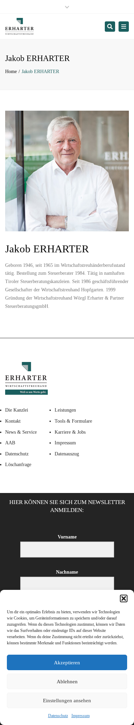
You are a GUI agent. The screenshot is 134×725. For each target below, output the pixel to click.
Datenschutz (58, 715)
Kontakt (13, 421)
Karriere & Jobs (70, 432)
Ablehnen (67, 681)
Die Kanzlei (16, 410)
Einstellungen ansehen (67, 700)
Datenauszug (67, 453)
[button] (123, 598)
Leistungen (65, 410)
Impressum (80, 715)
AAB (10, 442)
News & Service (21, 432)
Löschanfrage (18, 464)
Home (11, 71)
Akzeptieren (67, 662)
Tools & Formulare (73, 421)
